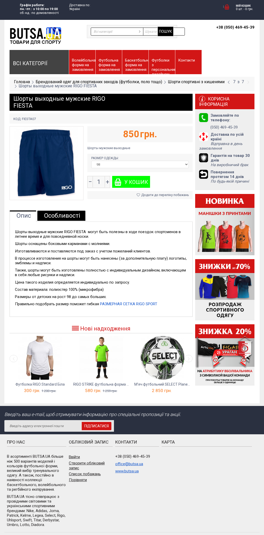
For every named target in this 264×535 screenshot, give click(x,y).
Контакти (186, 60)
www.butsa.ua (127, 471)
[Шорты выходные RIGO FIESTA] (46, 163)
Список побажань (85, 474)
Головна (22, 81)
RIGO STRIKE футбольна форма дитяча (101, 384)
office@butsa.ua (129, 464)
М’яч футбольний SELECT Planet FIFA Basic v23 (162, 384)
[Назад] (228, 82)
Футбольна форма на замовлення (109, 65)
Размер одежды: (105, 158)
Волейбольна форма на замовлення (83, 65)
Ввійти (74, 457)
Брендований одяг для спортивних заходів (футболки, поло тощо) (99, 81)
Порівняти (78, 480)
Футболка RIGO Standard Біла (40, 384)
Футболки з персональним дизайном (163, 66)
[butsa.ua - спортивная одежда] (35, 36)
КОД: (17, 119)
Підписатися (96, 426)
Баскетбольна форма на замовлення (136, 65)
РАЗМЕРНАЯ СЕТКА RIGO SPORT (128, 304)
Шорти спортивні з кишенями (196, 81)
